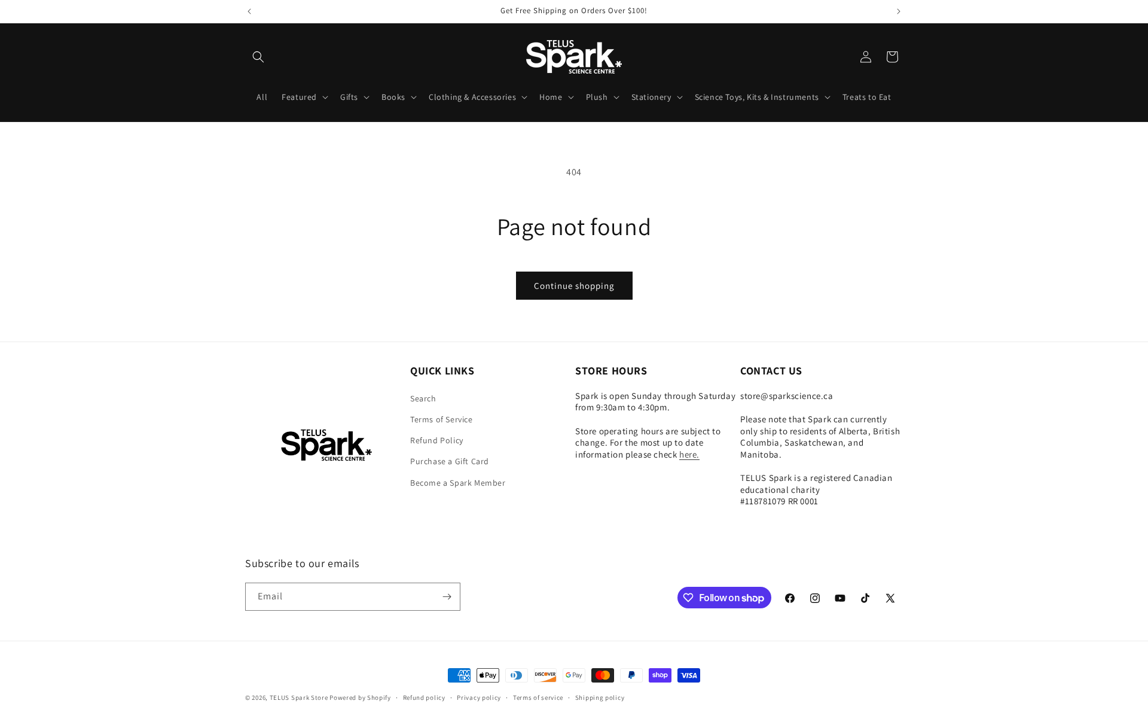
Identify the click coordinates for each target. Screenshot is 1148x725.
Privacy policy (479, 697)
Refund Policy (436, 440)
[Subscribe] (446, 597)
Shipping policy (600, 697)
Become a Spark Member (458, 482)
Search (423, 398)
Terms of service (538, 697)
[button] (258, 57)
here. (689, 454)
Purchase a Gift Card (449, 461)
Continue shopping (574, 285)
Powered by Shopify (360, 697)
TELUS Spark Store (299, 697)
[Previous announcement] (249, 11)
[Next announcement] (899, 11)
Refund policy (424, 697)
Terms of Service (441, 419)
